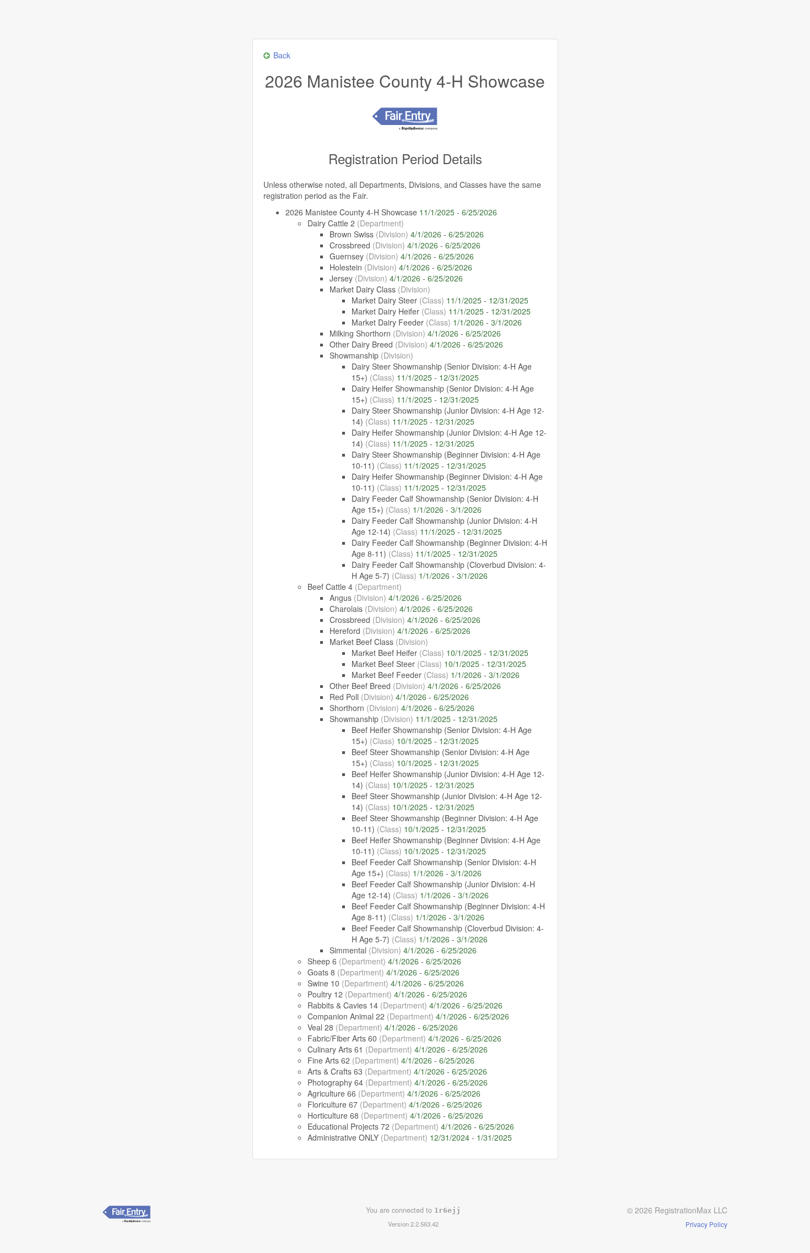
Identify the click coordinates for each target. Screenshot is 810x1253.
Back (281, 55)
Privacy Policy (706, 1224)
